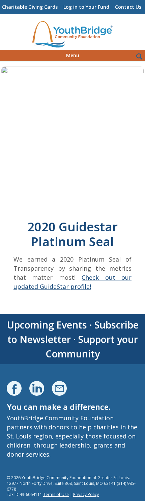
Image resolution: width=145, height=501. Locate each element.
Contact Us (128, 7)
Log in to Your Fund (86, 7)
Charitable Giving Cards (30, 7)
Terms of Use (56, 494)
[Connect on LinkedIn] (36, 388)
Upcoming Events (47, 324)
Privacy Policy (86, 494)
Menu (72, 55)
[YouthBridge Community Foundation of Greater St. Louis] (72, 34)
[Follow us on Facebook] (14, 388)
